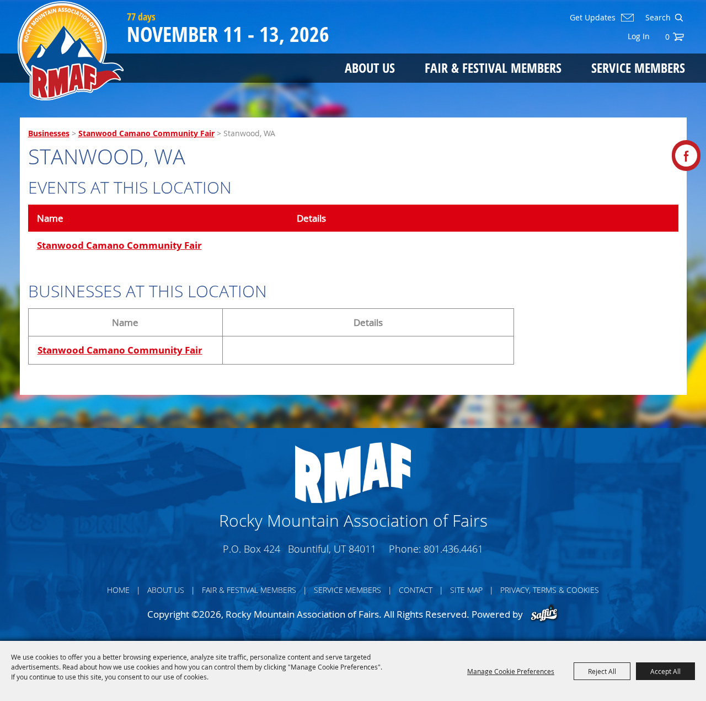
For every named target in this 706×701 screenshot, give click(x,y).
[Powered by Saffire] (544, 614)
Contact (415, 590)
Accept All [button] (665, 671)
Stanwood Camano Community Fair (146, 133)
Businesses (48, 133)
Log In (639, 36)
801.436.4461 (453, 548)
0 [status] (667, 36)
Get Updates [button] (593, 18)
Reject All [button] (602, 671)
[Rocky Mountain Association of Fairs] (71, 50)
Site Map (466, 590)
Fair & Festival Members (493, 67)
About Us (370, 67)
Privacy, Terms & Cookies (549, 590)
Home (118, 590)
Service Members (638, 67)
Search (678, 18)
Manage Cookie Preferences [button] (510, 671)
